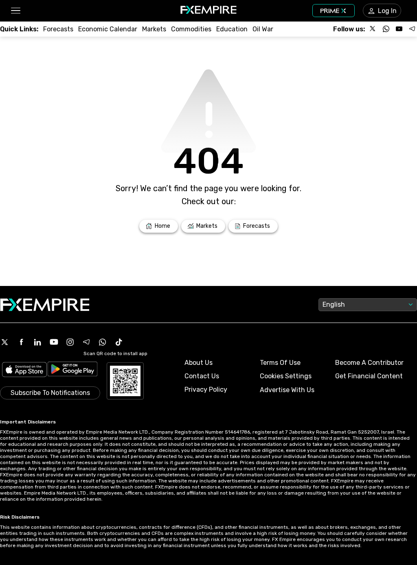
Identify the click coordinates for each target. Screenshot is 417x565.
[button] (15, 11)
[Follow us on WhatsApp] (386, 29)
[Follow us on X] (373, 29)
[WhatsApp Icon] (103, 342)
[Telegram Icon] (86, 342)
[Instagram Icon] (70, 342)
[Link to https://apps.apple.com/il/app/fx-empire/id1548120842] (24, 370)
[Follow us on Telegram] (412, 29)
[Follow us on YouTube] (399, 29)
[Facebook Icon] (21, 342)
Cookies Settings (286, 376)
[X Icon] (5, 342)
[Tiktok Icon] (119, 342)
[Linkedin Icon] (37, 342)
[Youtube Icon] (54, 342)
